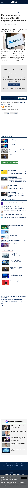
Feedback (4, 465)
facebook (7, 113)
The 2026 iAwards (13, 236)
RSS (24, 465)
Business (12, 12)
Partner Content (7, 167)
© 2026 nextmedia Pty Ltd (16, 468)
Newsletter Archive (15, 465)
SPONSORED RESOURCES (8, 199)
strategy (15, 113)
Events (4, 222)
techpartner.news (8, 474)
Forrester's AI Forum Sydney (16, 225)
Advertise (9, 465)
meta (11, 113)
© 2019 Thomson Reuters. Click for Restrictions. (10, 109)
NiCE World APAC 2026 (15, 230)
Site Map (21, 465)
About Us (10, 463)
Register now (14, 84)
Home (2, 12)
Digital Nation (16, 474)
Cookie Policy (8, 486)
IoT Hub (22, 474)
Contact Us (6, 463)
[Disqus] (14, 326)
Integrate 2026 (13, 244)
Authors (22, 463)
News (7, 12)
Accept (24, 478)
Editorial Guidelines (16, 463)
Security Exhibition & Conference (17, 240)
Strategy (17, 12)
